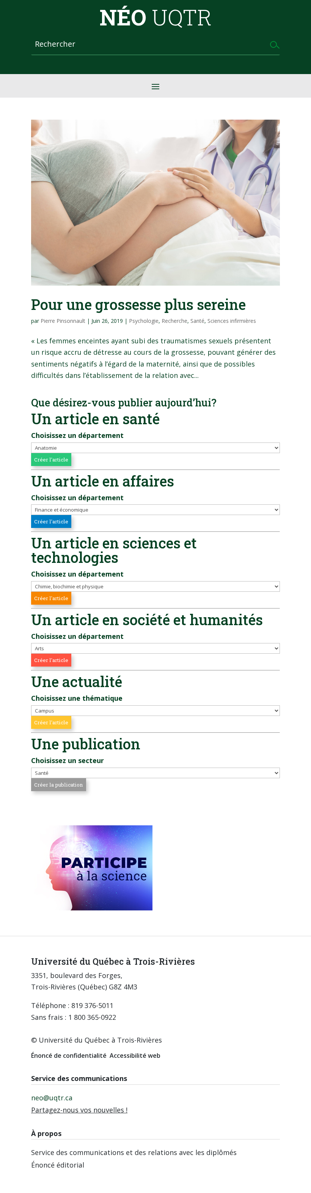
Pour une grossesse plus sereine (138, 304)
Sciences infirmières (231, 320)
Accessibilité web (135, 1055)
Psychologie (144, 320)
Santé (197, 320)
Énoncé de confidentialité (69, 1055)
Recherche (174, 320)
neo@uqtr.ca (51, 1097)
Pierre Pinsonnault (63, 320)
